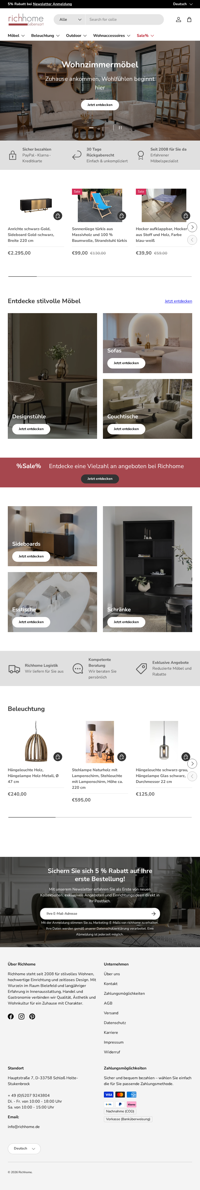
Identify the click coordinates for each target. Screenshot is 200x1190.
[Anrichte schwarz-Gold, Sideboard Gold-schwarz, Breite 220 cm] (36, 205)
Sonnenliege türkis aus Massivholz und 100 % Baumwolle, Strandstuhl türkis (99, 234)
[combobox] (109, 19)
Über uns (112, 974)
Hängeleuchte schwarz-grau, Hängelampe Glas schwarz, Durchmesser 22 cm (162, 775)
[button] (189, 19)
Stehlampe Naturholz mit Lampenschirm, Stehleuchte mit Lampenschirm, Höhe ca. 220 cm (97, 778)
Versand (111, 1013)
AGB (108, 1003)
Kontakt (111, 983)
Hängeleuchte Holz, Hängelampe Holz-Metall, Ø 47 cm (33, 775)
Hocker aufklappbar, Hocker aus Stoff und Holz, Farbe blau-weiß (161, 234)
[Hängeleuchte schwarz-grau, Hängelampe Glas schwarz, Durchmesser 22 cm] (164, 742)
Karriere (111, 1032)
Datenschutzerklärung (113, 928)
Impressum (114, 1042)
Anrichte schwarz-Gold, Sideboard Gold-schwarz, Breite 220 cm (31, 234)
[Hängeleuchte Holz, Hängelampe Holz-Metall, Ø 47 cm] (36, 742)
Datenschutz (115, 1023)
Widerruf (112, 1052)
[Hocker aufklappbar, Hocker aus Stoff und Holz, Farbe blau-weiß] (164, 205)
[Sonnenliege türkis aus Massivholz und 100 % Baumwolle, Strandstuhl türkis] (100, 205)
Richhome (25, 1172)
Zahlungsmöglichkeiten (124, 993)
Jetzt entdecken (100, 105)
